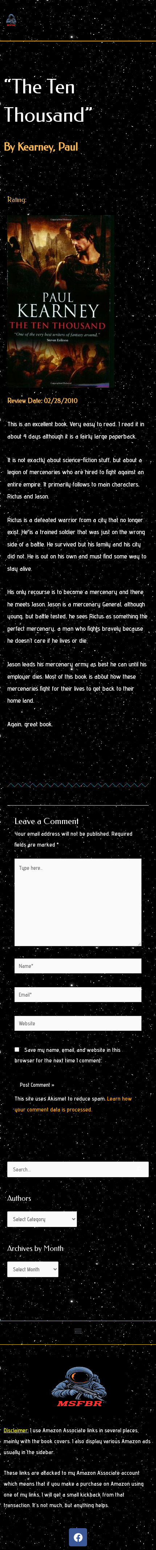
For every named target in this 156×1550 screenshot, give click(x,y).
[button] (78, 1331)
